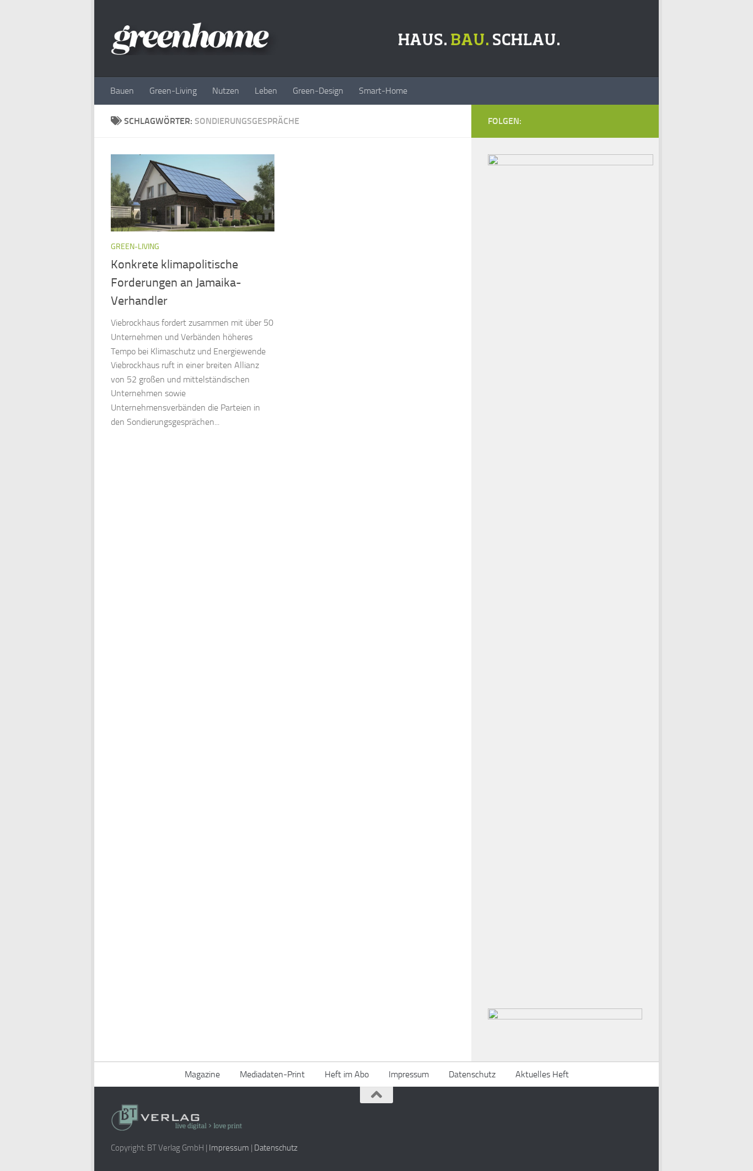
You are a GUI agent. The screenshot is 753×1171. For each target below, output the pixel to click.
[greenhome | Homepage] (338, 38)
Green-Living (173, 90)
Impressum (409, 1074)
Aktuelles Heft (542, 1074)
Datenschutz (472, 1074)
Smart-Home (383, 90)
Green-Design (318, 90)
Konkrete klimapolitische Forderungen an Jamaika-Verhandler (176, 282)
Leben (266, 90)
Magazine (202, 1074)
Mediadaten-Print (272, 1074)
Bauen (122, 90)
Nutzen (225, 90)
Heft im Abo (347, 1074)
